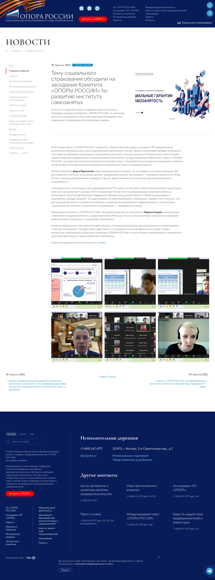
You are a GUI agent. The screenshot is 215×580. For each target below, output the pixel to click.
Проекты (117, 20)
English (22, 434)
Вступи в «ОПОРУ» (93, 19)
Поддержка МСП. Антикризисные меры (21, 141)
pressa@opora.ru (88, 523)
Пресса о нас (16, 110)
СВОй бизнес (16, 148)
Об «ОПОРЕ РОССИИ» (124, 7)
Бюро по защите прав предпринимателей (165, 10)
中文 (32, 434)
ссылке (102, 242)
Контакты (149, 20)
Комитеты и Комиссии (124, 14)
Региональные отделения (130, 455)
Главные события (33, 51)
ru (210, 13)
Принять (65, 570)
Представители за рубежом (132, 460)
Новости (149, 17)
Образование (151, 14)
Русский (11, 434)
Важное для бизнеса (20, 81)
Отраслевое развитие (21, 92)
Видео (12, 129)
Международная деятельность (160, 7)
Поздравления (17, 134)
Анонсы (13, 76)
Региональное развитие (124, 17)
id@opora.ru (88, 455)
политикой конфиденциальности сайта (94, 564)
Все (11, 65)
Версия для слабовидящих (197, 22)
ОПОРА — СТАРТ (18, 153)
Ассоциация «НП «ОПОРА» (126, 10)
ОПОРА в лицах (17, 105)
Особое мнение (18, 115)
